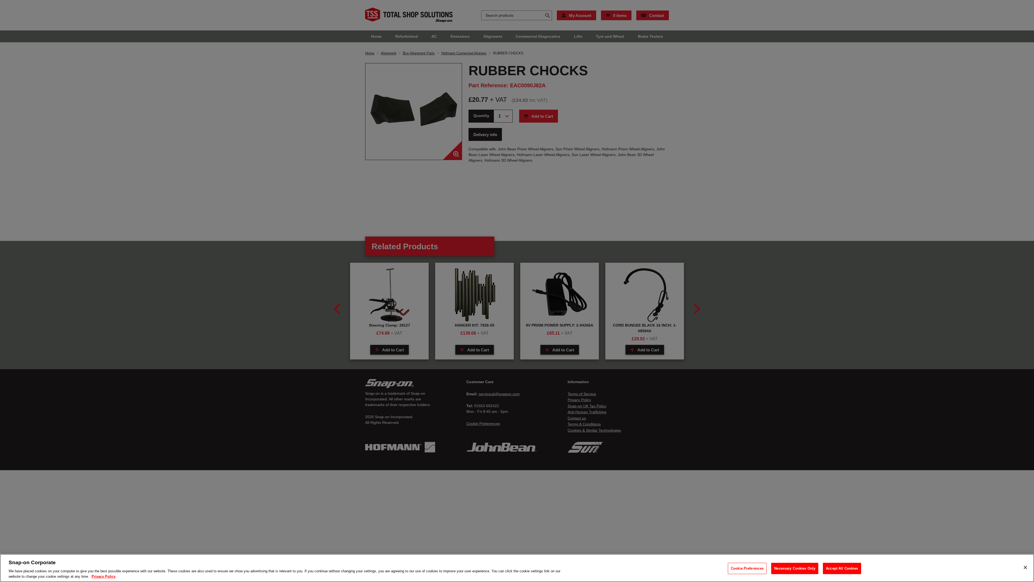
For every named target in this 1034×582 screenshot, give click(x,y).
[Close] (1025, 567)
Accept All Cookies (842, 568)
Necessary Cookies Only (794, 568)
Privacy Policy (104, 576)
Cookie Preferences (747, 568)
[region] (517, 568)
